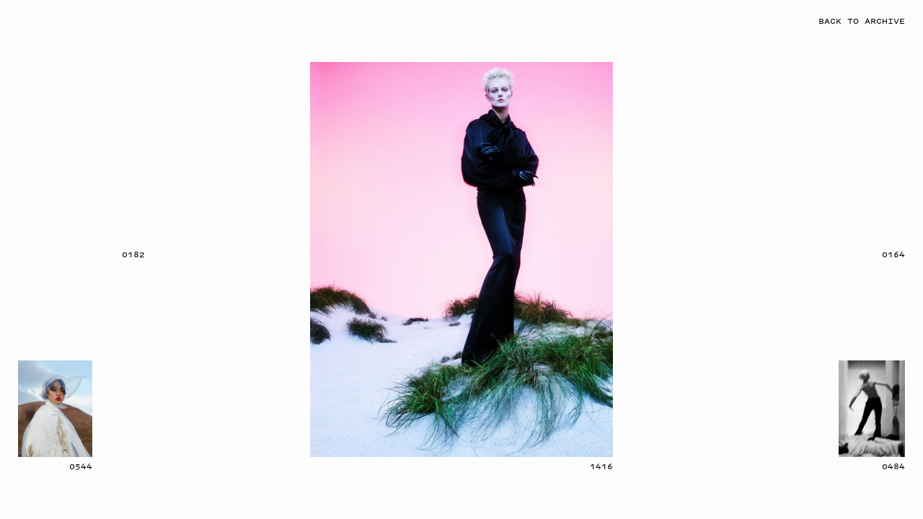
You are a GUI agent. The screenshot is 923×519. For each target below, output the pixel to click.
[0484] (872, 408)
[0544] (55, 408)
